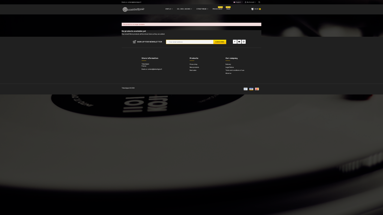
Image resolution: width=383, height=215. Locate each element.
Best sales (193, 70)
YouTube (239, 42)
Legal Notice (230, 67)
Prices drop (193, 64)
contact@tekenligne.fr (155, 69)
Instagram (244, 42)
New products (194, 67)
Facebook (235, 42)
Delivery (228, 64)
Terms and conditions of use (235, 70)
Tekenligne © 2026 (128, 88)
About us (228, 73)
